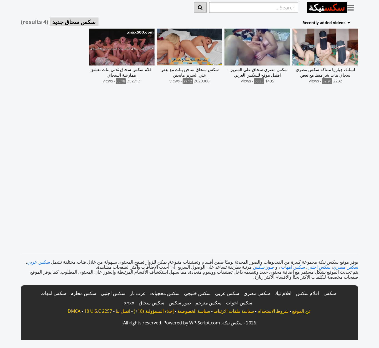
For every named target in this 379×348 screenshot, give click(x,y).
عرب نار (138, 293)
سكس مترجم (208, 302)
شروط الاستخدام (273, 311)
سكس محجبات (165, 293)
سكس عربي (38, 262)
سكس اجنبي (318, 267)
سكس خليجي (197, 293)
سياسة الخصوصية (193, 311)
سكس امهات (293, 267)
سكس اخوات (239, 302)
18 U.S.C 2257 (98, 311)
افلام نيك (283, 293)
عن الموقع (301, 311)
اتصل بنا (123, 311)
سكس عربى (227, 293)
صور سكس (263, 267)
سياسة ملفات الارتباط (234, 311)
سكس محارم (83, 293)
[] (200, 7)
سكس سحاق (151, 302)
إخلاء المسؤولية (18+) (154, 311)
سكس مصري (345, 267)
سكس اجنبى (113, 293)
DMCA (74, 311)
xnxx (129, 302)
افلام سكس (307, 293)
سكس (330, 293)
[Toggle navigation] (352, 6)
